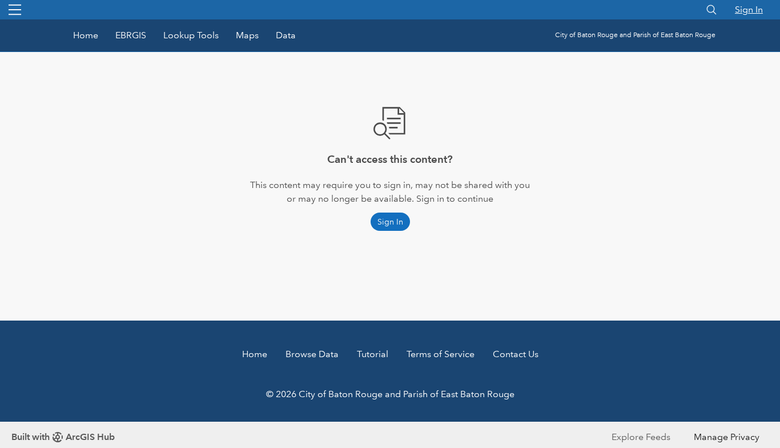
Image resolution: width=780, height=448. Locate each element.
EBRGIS (130, 35)
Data (286, 35)
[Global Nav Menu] (15, 9)
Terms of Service (441, 354)
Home (85, 35)
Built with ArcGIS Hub (63, 436)
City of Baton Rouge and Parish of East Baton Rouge (635, 35)
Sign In (749, 9)
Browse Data (312, 354)
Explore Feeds (641, 436)
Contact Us (515, 354)
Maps (247, 35)
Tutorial (372, 354)
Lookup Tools (191, 35)
